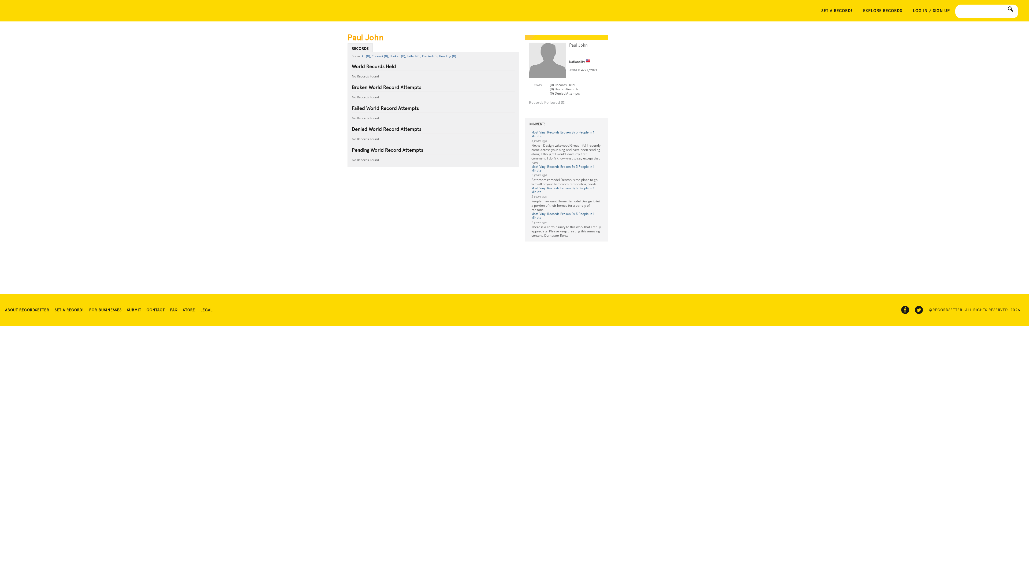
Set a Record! (69, 310)
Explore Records (882, 10)
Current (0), (380, 56)
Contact (156, 310)
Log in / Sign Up (931, 10)
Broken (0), (398, 56)
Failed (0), (414, 56)
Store (189, 310)
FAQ (174, 310)
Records (360, 48)
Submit (134, 310)
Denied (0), (430, 56)
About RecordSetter (27, 310)
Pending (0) (447, 56)
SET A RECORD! (836, 10)
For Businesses (105, 310)
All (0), (366, 56)
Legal (206, 310)
